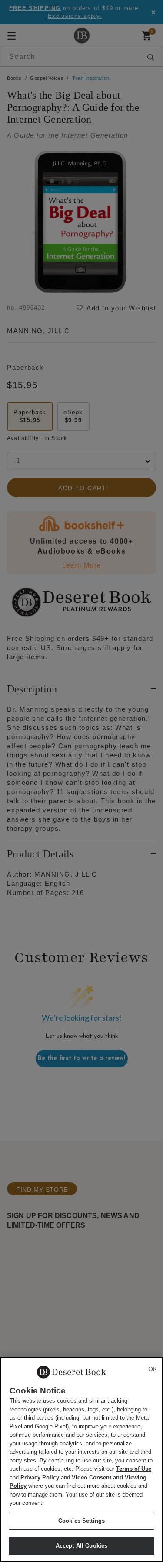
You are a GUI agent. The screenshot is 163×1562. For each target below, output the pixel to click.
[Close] (152, 1369)
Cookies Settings (81, 1520)
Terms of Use (133, 1469)
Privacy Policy (39, 1477)
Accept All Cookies (81, 1545)
